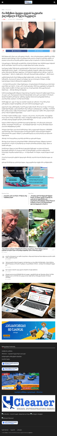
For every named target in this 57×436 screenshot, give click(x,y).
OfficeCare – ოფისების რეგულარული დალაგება (14, 353)
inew (4, 19)
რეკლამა (13, 430)
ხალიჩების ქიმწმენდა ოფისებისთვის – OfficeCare (28, 392)
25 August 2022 (11, 19)
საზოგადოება (8, 9)
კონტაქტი (19, 430)
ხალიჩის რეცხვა (6, 359)
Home (3, 9)
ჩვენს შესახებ (5, 430)
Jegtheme (30, 432)
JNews (6, 432)
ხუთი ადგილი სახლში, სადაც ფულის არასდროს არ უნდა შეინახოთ (21, 269)
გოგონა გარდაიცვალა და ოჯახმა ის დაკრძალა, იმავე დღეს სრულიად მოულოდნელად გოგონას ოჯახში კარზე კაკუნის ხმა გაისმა (30, 256)
